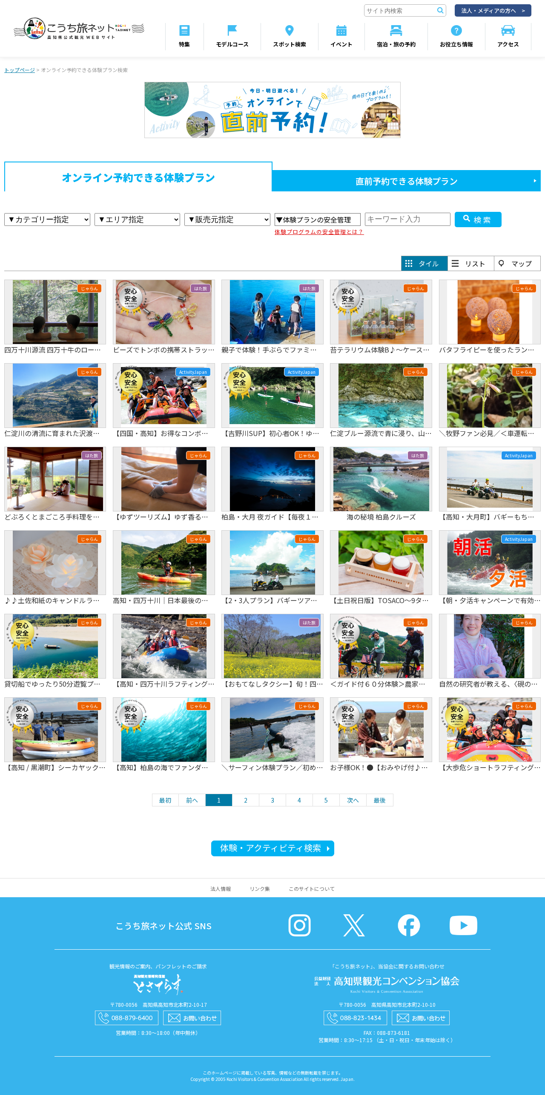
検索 (483, 219)
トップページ (19, 69)
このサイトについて (312, 888)
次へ (353, 800)
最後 (380, 800)
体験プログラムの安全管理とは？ (319, 232)
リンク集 (260, 888)
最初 (165, 800)
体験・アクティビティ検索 (270, 847)
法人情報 (220, 888)
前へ (192, 800)
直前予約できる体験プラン (407, 181)
